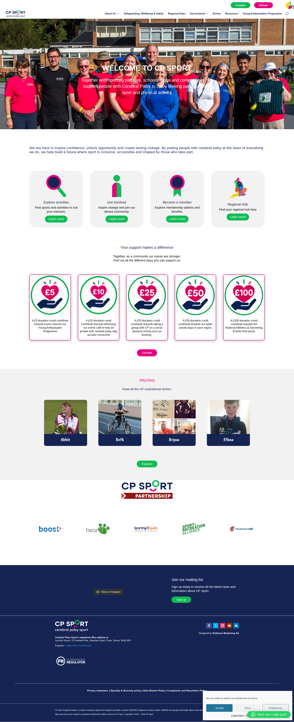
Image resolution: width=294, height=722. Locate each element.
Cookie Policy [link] (237, 715)
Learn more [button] (56, 219)
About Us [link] (110, 13)
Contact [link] (240, 5)
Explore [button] (147, 464)
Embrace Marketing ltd (226, 633)
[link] (15, 13)
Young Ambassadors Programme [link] (262, 13)
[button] (209, 625)
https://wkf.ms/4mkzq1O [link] (79, 645)
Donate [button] (147, 352)
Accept (219, 708)
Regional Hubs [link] (176, 13)
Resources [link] (231, 13)
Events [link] (217, 13)
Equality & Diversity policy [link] (126, 690)
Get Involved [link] (197, 13)
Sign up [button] (181, 599)
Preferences (275, 708)
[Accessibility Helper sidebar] (290, 5)
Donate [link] (263, 5)
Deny (248, 708)
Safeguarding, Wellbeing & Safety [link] (144, 13)
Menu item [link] (282, 5)
